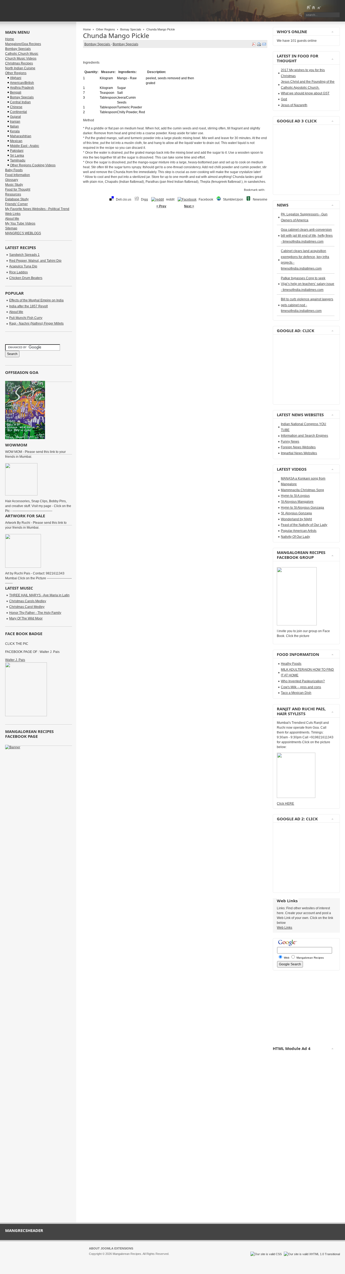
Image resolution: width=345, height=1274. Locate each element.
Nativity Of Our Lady (295, 537)
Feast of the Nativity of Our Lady (304, 525)
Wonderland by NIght (296, 519)
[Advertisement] (175, 228)
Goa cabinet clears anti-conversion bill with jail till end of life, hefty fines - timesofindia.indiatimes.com (307, 235)
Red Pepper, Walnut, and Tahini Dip (35, 261)
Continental (18, 112)
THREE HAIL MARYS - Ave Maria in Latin (39, 595)
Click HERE (285, 803)
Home (87, 29)
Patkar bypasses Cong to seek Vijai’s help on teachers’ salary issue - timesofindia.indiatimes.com (307, 284)
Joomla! (94, 1258)
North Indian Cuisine (20, 68)
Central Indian (20, 102)
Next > (189, 206)
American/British (22, 83)
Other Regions (105, 29)
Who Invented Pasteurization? (303, 681)
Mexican (16, 141)
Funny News (290, 441)
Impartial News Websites (299, 453)
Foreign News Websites (298, 447)
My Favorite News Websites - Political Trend (37, 209)
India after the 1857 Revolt (28, 306)
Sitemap (11, 228)
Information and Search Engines (304, 436)
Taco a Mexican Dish (296, 693)
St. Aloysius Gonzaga (296, 513)
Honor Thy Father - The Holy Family (35, 613)
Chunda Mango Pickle (116, 35)
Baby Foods (14, 170)
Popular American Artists (298, 531)
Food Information (17, 175)
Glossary (11, 180)
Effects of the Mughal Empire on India (36, 300)
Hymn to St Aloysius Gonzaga (302, 507)
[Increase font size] (308, 7)
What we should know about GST (305, 93)
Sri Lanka (17, 155)
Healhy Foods (291, 664)
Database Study (17, 199)
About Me (12, 219)
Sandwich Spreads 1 (24, 255)
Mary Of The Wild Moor (26, 618)
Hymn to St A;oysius (295, 496)
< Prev (161, 206)
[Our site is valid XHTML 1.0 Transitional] (312, 1254)
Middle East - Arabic (24, 146)
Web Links (12, 214)
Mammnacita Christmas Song (302, 490)
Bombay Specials (97, 44)
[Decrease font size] (319, 7)
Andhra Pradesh (22, 87)
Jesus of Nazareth (294, 105)
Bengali (15, 92)
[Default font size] (314, 7)
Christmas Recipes (19, 63)
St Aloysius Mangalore (297, 502)
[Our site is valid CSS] (266, 1254)
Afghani (15, 78)
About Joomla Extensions (111, 1248)
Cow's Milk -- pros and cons (301, 687)
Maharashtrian (20, 136)
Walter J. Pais (15, 660)
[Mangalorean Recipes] (34, 11)
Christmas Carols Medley (27, 601)
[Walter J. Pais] (26, 715)
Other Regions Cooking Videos (33, 165)
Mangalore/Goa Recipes (23, 44)
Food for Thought (17, 189)
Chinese (16, 107)
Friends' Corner (16, 204)
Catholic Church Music (21, 54)
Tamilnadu (17, 160)
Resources (13, 194)
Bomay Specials (130, 29)
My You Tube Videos (20, 223)
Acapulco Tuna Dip (23, 266)
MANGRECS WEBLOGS (23, 233)
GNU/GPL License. (160, 1258)
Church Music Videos (20, 58)
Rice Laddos (18, 272)
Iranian (15, 121)
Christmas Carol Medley (26, 607)
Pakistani (16, 151)
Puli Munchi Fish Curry (25, 318)
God (284, 99)
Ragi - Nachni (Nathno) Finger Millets (36, 323)
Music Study (14, 185)
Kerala (15, 131)
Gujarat (15, 117)
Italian (14, 126)
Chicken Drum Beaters (25, 278)
